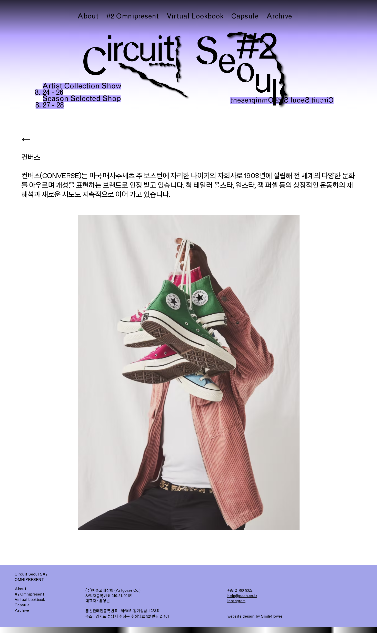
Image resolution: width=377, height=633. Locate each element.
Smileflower (271, 616)
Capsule (22, 605)
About (20, 589)
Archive (22, 610)
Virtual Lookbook (30, 599)
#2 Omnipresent (29, 594)
